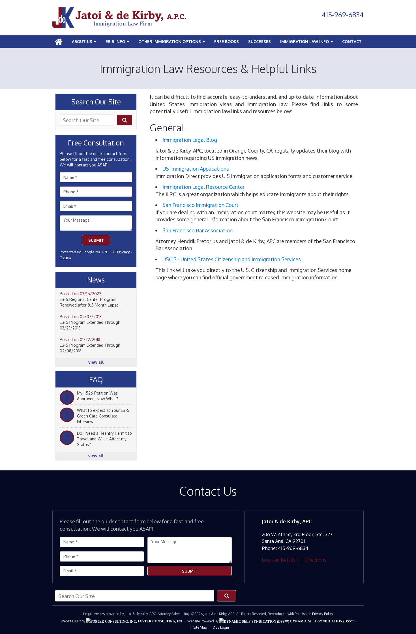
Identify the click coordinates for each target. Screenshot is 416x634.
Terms (65, 257)
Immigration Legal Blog (189, 140)
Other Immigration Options (170, 41)
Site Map (200, 627)
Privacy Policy (322, 614)
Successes (259, 41)
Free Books (226, 41)
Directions (315, 560)
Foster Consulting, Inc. (160, 621)
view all (96, 362)
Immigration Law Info (305, 41)
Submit (96, 240)
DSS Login (221, 627)
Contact (352, 41)
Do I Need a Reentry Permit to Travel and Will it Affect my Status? (104, 439)
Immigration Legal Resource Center (203, 187)
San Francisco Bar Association (197, 230)
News (96, 280)
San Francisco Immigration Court (200, 205)
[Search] (124, 120)
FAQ (96, 380)
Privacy (123, 252)
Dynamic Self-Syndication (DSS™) (322, 621)
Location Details (278, 560)
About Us (82, 41)
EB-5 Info (116, 41)
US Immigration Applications (195, 169)
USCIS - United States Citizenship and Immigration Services (231, 259)
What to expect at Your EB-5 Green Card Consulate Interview (103, 416)
